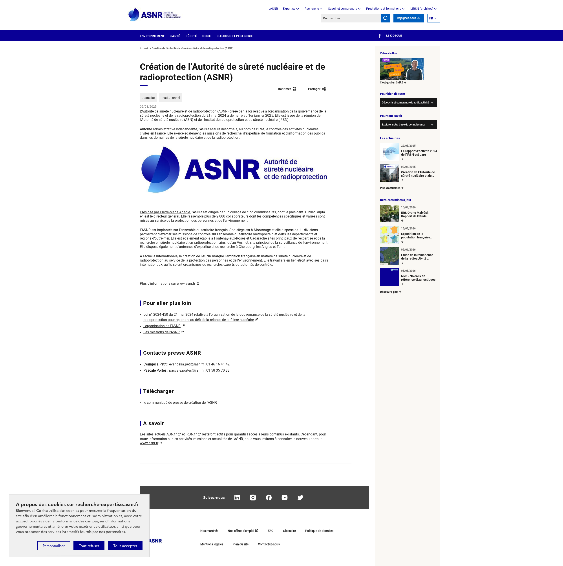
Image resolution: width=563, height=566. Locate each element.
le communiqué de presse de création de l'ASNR (180, 402)
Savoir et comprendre (342, 8)
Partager (314, 89)
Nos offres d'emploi (241, 531)
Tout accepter (125, 545)
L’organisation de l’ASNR (162, 326)
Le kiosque (394, 35)
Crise (206, 36)
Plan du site (241, 544)
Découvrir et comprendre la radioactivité (405, 102)
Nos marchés (209, 531)
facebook (268, 497)
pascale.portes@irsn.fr (186, 370)
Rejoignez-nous (407, 18)
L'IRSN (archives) (421, 8)
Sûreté (191, 36)
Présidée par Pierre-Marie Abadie (165, 212)
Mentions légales (211, 544)
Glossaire (289, 531)
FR (431, 18)
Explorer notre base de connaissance (403, 124)
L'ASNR (273, 8)
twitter (300, 497)
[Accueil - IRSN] (155, 15)
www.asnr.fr (186, 283)
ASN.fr (171, 434)
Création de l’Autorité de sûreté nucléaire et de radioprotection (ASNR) (192, 48)
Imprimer (284, 89)
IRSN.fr (191, 434)
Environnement (152, 36)
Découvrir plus (389, 291)
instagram (253, 497)
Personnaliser (54, 545)
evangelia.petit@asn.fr (186, 364)
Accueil (144, 48)
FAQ (271, 531)
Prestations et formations (383, 8)
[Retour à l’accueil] (151, 539)
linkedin (237, 497)
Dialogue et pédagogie (235, 36)
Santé (175, 36)
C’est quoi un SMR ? (391, 82)
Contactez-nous (269, 544)
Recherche (312, 8)
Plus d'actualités (390, 188)
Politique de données (319, 531)
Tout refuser (89, 545)
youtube (284, 497)
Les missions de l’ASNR (161, 332)
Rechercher (385, 18)
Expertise (289, 8)
